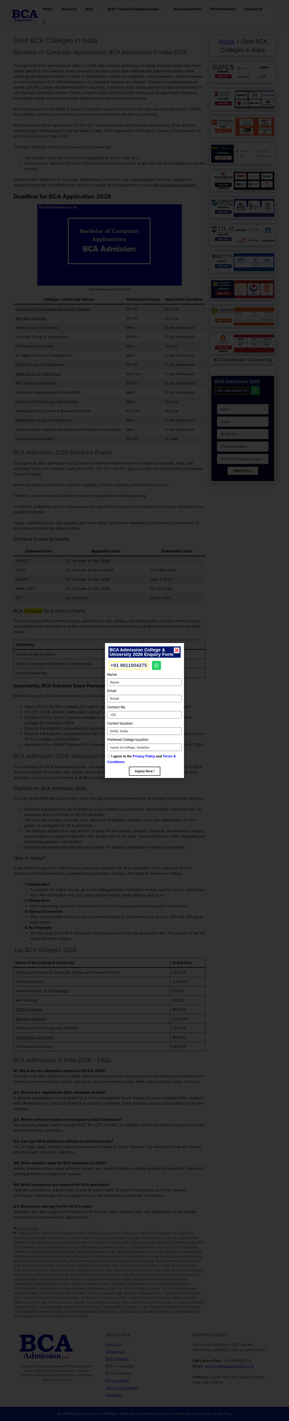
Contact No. (116, 707)
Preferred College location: (128, 740)
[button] (176, 650)
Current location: (120, 723)
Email (111, 691)
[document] (144, 710)
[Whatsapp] (156, 665)
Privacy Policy (144, 756)
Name (112, 674)
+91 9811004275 (128, 665)
